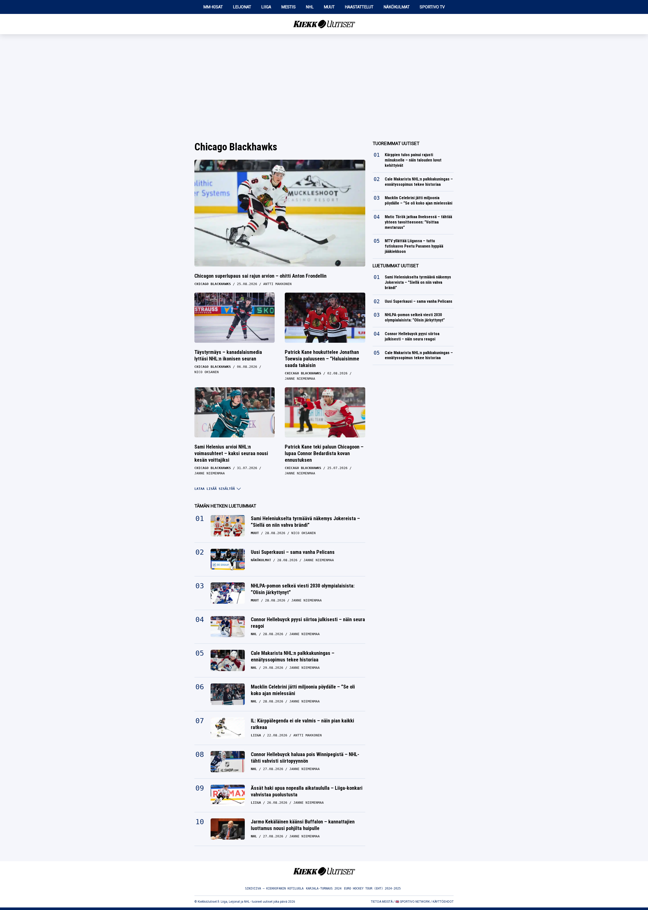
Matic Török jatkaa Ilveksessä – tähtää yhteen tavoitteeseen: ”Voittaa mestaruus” (418, 222)
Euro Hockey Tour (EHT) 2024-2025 (372, 888)
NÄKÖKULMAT (396, 7)
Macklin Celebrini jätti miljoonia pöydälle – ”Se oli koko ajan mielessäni (303, 690)
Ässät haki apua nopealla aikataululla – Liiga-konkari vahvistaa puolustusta (306, 791)
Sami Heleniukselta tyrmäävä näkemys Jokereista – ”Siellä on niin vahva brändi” (305, 521)
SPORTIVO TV (432, 7)
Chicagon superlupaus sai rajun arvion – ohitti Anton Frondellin (260, 276)
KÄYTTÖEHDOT (443, 901)
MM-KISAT (213, 7)
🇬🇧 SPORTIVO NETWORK (412, 901)
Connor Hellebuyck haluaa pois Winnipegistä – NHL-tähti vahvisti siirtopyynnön (305, 757)
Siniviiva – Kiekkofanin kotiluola (274, 888)
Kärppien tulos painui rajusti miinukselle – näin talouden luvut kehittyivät (413, 160)
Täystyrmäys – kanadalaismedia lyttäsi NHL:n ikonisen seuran (228, 355)
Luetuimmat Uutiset (396, 265)
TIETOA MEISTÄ (382, 901)
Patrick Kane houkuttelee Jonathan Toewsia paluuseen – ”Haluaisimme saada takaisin (322, 358)
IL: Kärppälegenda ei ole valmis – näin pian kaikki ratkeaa (302, 724)
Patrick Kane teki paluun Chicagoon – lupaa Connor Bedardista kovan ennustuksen (324, 453)
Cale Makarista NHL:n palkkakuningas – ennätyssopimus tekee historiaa (292, 656)
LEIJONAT (242, 7)
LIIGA (266, 7)
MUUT (329, 7)
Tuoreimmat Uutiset (396, 143)
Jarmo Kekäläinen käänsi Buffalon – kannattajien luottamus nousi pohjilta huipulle (303, 825)
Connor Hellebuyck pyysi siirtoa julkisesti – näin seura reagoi (308, 622)
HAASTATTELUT (359, 7)
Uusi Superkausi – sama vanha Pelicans (293, 552)
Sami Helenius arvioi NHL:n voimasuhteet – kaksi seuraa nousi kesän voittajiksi (231, 453)
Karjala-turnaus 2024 (323, 888)
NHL (310, 7)
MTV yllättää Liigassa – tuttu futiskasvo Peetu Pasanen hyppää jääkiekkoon (414, 246)
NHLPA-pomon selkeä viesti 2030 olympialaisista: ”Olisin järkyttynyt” (303, 589)
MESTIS (288, 7)
